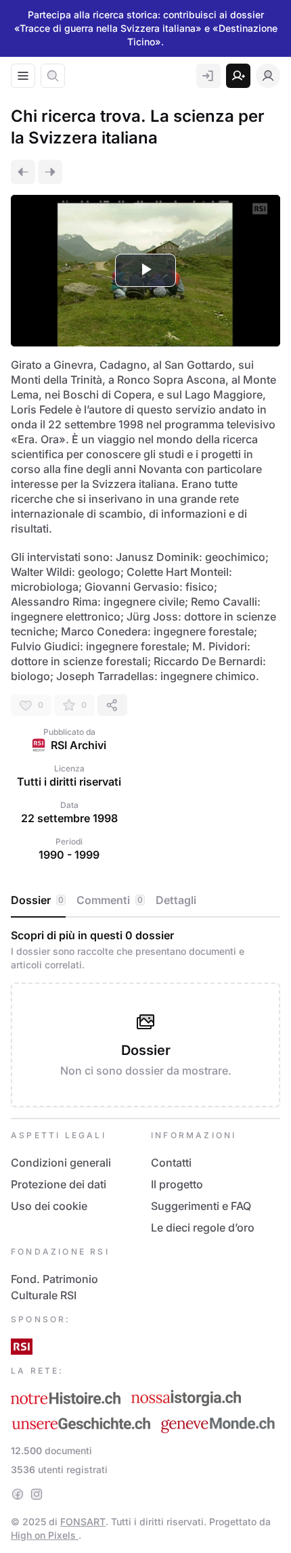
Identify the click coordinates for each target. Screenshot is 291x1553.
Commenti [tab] (109, 900)
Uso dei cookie (49, 1206)
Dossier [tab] (37, 900)
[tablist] (145, 901)
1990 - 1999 (69, 854)
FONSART (83, 1521)
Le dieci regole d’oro (202, 1227)
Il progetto (177, 1184)
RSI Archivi (78, 745)
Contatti (171, 1162)
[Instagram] (36, 1494)
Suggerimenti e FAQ (201, 1206)
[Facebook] (17, 1494)
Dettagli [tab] (176, 900)
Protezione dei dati (58, 1184)
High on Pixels (45, 1535)
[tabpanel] (145, 1017)
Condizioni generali (61, 1162)
